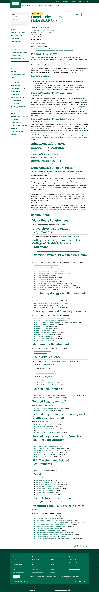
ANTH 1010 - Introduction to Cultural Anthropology (47, 408)
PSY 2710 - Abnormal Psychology (43, 426)
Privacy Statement (52, 578)
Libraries (34, 567)
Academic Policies (15, 44)
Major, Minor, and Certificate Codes (19, 116)
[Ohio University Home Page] (16, 576)
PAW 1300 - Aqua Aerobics (43, 480)
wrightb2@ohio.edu (36, 42)
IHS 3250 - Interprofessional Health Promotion (46, 528)
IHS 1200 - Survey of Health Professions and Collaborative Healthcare (52, 520)
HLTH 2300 (82, 106)
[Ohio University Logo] (15, 5)
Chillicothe (53, 562)
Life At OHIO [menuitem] (50, 5)
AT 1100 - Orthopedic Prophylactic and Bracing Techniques (49, 450)
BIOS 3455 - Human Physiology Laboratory (45, 332)
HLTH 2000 (84, 130)
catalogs (32, 590)
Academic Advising (15, 38)
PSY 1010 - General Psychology (42, 340)
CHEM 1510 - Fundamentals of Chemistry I (47, 383)
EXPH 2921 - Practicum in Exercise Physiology (46, 269)
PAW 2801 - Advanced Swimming (44, 490)
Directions (73, 567)
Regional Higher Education (17, 97)
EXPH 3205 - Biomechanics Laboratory (44, 277)
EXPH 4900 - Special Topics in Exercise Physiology (47, 307)
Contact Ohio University (74, 569)
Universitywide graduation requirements (69, 236)
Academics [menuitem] (33, 5)
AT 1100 (49, 132)
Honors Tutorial (15, 83)
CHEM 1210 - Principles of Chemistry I (45, 371)
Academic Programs (17, 564)
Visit (14, 569)
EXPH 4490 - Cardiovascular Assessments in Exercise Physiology (51, 285)
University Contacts (16, 122)
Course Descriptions (16, 100)
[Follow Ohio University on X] (82, 582)
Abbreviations (14, 119)
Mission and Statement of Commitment (71, 576)
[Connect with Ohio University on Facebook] (74, 582)
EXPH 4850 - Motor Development (43, 289)
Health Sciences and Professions (19, 80)
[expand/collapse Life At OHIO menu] (54, 5)
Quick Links (65, 1)
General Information (16, 55)
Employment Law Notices (50, 576)
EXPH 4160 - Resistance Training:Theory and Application (49, 283)
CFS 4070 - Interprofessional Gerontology (45, 518)
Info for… (57, 1)
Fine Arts (13, 77)
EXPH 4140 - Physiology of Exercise (43, 279)
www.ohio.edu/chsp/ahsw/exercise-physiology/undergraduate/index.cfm (54, 50)
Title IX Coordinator (68, 578)
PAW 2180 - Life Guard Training (44, 492)
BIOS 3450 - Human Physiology (42, 330)
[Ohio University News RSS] (86, 582)
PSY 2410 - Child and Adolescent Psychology (46, 428)
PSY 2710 (33, 108)
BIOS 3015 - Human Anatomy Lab (43, 328)
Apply (73, 1)
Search (86, 1)
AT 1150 (56, 132)
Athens (52, 559)
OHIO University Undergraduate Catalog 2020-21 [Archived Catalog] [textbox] (73, 10)
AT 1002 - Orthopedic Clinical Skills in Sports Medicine (48, 448)
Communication (15, 69)
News (33, 564)
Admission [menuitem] (41, 5)
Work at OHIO (35, 569)
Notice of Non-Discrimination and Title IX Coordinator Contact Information (19, 126)
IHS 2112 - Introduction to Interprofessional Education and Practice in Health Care (55, 522)
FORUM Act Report (59, 576)
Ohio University (19, 581)
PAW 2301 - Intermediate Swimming (45, 486)
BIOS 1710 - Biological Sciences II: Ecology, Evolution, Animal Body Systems (54, 322)
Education (13, 71)
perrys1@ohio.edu (51, 48)
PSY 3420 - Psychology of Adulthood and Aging (47, 432)
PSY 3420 (47, 108)
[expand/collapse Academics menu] (37, 5)
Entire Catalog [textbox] (15, 16)
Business (13, 66)
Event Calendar (35, 559)
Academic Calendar (16, 41)
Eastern (52, 564)
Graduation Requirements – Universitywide (18, 59)
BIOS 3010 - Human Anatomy (42, 326)
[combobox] (74, 11)
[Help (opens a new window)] (86, 14)
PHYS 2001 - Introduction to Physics (43, 336)
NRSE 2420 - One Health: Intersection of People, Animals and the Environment (55, 538)
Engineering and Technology (18, 74)
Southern (53, 569)
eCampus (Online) (15, 94)
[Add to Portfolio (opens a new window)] (77, 14)
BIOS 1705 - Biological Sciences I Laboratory (46, 320)
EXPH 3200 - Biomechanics (41, 275)
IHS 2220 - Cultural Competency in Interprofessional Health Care (51, 524)
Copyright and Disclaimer (17, 131)
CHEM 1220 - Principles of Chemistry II (46, 373)
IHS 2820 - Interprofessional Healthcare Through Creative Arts (50, 526)
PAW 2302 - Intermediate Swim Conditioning (47, 488)
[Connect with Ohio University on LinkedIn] (78, 582)
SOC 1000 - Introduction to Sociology (44, 410)
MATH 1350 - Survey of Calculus (42, 351)
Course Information (15, 103)
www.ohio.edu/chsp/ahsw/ (38, 43)
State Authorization (60, 578)
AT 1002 (44, 132)
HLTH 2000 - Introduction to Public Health (45, 454)
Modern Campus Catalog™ (61, 590)
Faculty (13, 113)
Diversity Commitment (16, 35)
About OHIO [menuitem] (25, 5)
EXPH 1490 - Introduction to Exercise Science (46, 265)
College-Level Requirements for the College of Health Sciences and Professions (58, 251)
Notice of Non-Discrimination (42, 578)
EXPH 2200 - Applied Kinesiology (43, 267)
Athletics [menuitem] (58, 5)
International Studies (16, 85)
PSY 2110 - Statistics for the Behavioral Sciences (47, 397)
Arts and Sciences (15, 63)
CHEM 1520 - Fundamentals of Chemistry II (47, 385)
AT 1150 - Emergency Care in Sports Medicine (46, 452)
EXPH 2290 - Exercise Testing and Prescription (46, 271)
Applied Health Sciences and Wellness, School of (44, 32)
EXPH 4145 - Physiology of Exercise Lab (44, 281)
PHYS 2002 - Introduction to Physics (44, 338)
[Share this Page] (80, 14)
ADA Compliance (32, 576)
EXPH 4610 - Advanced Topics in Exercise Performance (48, 303)
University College (15, 91)
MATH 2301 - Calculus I (40, 353)
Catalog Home (14, 29)
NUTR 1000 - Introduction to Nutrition (44, 334)
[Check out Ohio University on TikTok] (84, 582)
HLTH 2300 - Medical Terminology (43, 424)
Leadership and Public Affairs (18, 88)
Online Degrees (17, 567)
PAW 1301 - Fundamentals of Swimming (46, 482)
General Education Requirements (19, 52)
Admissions (14, 47)
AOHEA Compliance (40, 576)
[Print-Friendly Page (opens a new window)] (83, 14)
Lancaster (53, 567)
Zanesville (53, 572)
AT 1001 (40, 132)
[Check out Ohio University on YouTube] (80, 582)
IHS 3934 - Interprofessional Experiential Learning (47, 530)
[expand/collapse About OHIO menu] (29, 5)
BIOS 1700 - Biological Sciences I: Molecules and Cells (48, 318)
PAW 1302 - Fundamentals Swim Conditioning (48, 484)
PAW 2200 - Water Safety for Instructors (46, 494)
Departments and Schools (17, 110)
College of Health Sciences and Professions (42, 30)
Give (80, 1)
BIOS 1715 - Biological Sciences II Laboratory (46, 324)
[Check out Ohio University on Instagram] (76, 582)
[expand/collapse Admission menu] (45, 5)
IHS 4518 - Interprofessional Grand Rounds (45, 536)
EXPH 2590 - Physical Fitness (42, 470)
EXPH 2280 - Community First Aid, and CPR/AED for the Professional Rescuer (54, 395)
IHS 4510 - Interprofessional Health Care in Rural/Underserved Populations (53, 534)
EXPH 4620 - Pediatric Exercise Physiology (45, 305)
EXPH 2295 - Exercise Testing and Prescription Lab (47, 273)
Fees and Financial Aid (16, 49)
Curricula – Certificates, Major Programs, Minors (18, 107)
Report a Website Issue (37, 572)
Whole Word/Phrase (17, 21)
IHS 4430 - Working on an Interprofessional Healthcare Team (50, 532)
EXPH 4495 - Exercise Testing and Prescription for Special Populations (52, 287)
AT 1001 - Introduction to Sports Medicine (45, 446)
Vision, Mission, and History (18, 32)
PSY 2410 (39, 108)
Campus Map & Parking (18, 572)
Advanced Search (17, 24)
